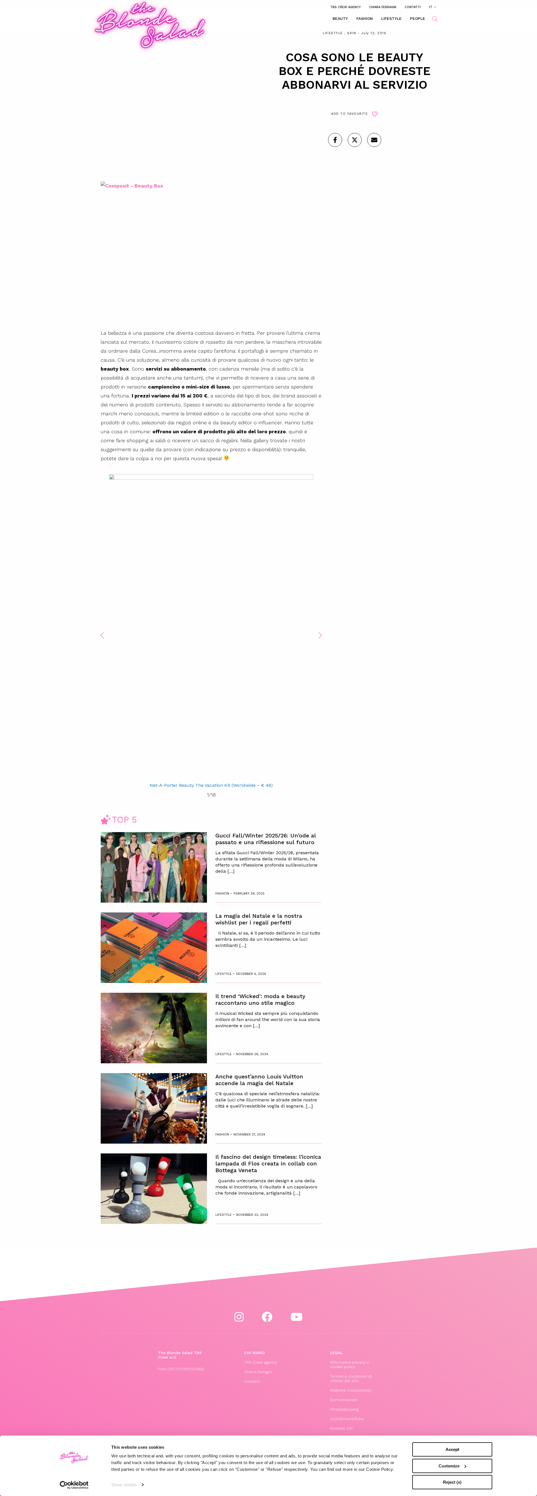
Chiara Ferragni (382, 7)
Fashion (364, 18)
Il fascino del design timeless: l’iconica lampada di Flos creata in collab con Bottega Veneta (268, 1163)
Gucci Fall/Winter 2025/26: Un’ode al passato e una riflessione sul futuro (265, 839)
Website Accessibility (350, 1390)
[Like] (335, 140)
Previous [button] (102, 635)
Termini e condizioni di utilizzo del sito (350, 1378)
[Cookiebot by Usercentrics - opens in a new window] (74, 1485)
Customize (449, 1466)
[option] (211, 631)
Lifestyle (391, 18)
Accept (452, 1449)
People (417, 18)
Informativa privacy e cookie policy (349, 1364)
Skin (351, 33)
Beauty (340, 18)
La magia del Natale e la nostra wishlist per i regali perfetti (258, 919)
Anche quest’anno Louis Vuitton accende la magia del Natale (259, 1080)
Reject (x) (452, 1482)
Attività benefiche (347, 1419)
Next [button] (320, 635)
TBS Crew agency (345, 7)
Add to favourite (349, 114)
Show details (124, 1484)
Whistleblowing (344, 1409)
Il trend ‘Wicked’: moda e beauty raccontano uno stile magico (260, 999)
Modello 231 (341, 1428)
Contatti (413, 7)
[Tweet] (355, 140)
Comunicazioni (343, 1399)
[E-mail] (374, 140)
